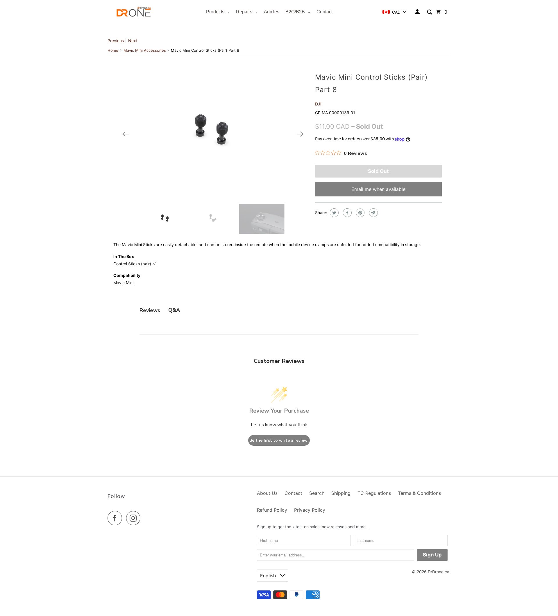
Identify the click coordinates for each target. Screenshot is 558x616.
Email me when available (378, 189)
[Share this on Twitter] (333, 212)
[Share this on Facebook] (346, 212)
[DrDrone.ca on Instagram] (135, 518)
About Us (267, 493)
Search (316, 493)
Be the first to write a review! (279, 440)
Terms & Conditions (419, 493)
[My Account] (418, 12)
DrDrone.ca (438, 571)
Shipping (340, 493)
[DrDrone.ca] (134, 12)
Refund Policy (272, 510)
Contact (293, 493)
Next (132, 40)
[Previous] (125, 134)
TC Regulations (374, 493)
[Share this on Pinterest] (360, 212)
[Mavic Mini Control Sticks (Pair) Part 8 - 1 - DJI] (212, 134)
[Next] (300, 134)
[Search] (430, 12)
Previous (116, 40)
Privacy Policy (309, 510)
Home (113, 50)
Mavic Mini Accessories (145, 50)
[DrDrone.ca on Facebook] (116, 518)
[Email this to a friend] (373, 212)
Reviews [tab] (150, 310)
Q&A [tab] (174, 310)
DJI (318, 103)
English (268, 576)
